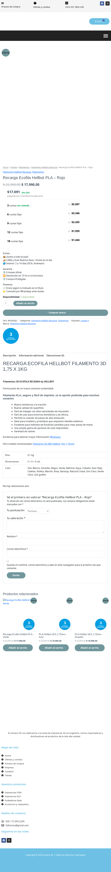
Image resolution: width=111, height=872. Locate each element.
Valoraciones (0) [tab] (55, 355)
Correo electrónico (17, 548)
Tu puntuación (15, 510)
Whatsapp (55, 437)
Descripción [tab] (9, 355)
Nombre (12, 536)
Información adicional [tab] (31, 355)
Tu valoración (16, 518)
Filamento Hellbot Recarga (44, 167)
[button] (106, 36)
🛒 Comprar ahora (55, 312)
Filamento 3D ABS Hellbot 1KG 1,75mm (53, 443)
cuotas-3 (85, 320)
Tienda (13, 167)
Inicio (5, 167)
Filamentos (24, 167)
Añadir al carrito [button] (18, 647)
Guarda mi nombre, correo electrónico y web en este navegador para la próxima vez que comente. (54, 566)
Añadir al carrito (25, 303)
